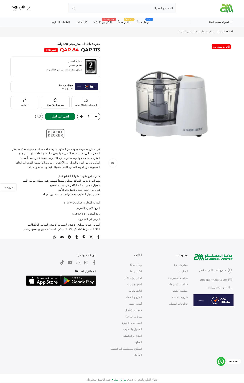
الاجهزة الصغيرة (67, 224)
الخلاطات (34, 224)
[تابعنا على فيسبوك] (94, 262)
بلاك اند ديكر (65, 229)
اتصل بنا (183, 271)
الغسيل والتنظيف (132, 329)
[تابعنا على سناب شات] (78, 262)
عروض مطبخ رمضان (34, 229)
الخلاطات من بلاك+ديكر (87, 229)
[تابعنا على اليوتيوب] (70, 262)
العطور (138, 342)
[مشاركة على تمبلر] (76, 237)
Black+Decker (73, 202)
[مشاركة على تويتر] (91, 237)
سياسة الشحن (180, 290)
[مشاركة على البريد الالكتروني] (62, 237)
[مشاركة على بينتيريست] (84, 237)
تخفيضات (52, 229)
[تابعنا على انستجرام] (86, 262)
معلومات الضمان (178, 303)
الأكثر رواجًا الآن (104, 22)
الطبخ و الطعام (134, 297)
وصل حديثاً (144, 22)
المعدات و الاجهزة (132, 323)
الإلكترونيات (135, 290)
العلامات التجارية (60, 22)
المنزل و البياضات (132, 336)
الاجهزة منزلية (134, 284)
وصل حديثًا (136, 265)
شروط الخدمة (180, 297)
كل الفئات (81, 22)
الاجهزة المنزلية (85, 208)
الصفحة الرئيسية (225, 31)
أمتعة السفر (135, 303)
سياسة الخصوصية (178, 278)
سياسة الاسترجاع (178, 284)
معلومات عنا (181, 265)
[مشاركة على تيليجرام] (69, 237)
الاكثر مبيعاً (125, 22)
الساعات (137, 355)
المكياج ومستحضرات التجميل (126, 348)
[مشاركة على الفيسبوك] (98, 237)
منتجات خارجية (133, 316)
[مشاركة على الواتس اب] (55, 237)
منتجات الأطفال (133, 310)
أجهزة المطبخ (85, 224)
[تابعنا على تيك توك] (62, 262)
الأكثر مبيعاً (136, 271)
